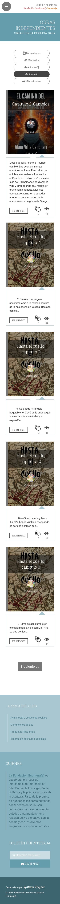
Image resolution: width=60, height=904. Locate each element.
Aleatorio (33, 74)
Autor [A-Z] (33, 67)
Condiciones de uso (22, 724)
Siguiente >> (30, 666)
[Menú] (6, 6)
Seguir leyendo (18, 210)
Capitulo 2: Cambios (30, 104)
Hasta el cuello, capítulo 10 (31, 458)
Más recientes (33, 53)
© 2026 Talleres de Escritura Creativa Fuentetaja (25, 894)
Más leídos (33, 60)
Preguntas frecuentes (23, 731)
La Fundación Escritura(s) (26, 775)
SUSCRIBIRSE (31, 864)
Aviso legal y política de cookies (29, 717)
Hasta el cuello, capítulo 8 (31, 564)
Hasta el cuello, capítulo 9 (31, 349)
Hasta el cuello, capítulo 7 (31, 239)
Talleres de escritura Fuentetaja (28, 739)
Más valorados (33, 81)
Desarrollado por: (25, 887)
